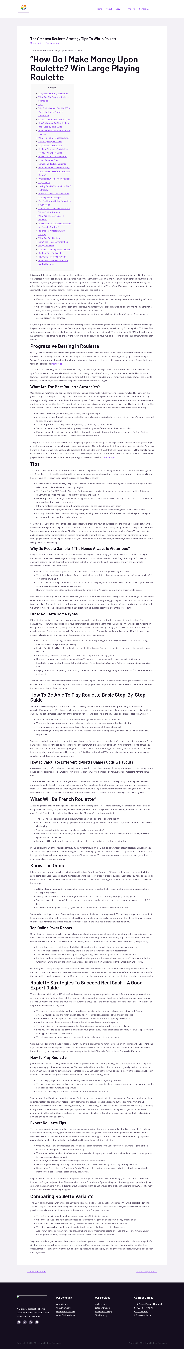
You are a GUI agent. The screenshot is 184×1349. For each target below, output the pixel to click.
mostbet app (109, 457)
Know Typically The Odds (50, 141)
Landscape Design (103, 1311)
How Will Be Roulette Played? (52, 256)
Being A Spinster (46, 245)
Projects (131, 9)
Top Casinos (44, 182)
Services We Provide (65, 1311)
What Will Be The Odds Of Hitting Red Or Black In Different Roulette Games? (54, 171)
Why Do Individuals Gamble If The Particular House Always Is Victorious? (54, 112)
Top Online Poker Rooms (50, 145)
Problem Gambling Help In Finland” (54, 249)
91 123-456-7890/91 (143, 1307)
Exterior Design (102, 1307)
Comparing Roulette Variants (52, 164)
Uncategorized (37, 43)
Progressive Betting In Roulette (53, 93)
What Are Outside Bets (49, 238)
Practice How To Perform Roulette (54, 178)
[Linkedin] (37, 1322)
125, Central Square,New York (148, 1304)
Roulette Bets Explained (49, 253)
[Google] (31, 1322)
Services (120, 9)
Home (99, 9)
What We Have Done (65, 1315)
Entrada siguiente (146, 1271)
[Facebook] (155, 9)
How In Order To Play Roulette (52, 156)
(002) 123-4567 (141, 1311)
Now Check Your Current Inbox (53, 242)
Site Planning (101, 1315)
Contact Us (144, 9)
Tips (40, 104)
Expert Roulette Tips (48, 160)
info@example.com (143, 1315)
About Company (63, 1307)
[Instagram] (166, 9)
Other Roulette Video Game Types (54, 119)
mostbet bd (56, 363)
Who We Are (62, 1304)
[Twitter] (160, 9)
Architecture (101, 1304)
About (109, 9)
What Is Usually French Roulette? (53, 138)
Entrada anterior (36, 1271)
